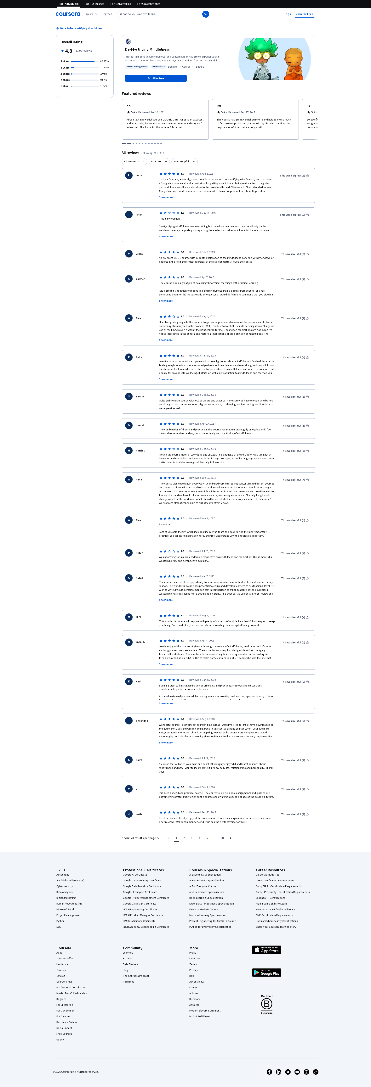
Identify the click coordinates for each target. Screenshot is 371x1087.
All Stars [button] (156, 162)
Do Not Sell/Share (199, 1016)
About (59, 953)
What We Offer (64, 959)
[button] (107, 14)
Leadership (62, 964)
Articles (193, 993)
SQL (58, 927)
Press (192, 953)
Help (192, 976)
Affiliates (194, 1005)
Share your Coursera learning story (276, 927)
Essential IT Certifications (270, 898)
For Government (65, 1011)
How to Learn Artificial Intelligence (275, 909)
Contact (193, 987)
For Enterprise (64, 1005)
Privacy (193, 970)
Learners (128, 953)
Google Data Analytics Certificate (142, 886)
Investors (194, 959)
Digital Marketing (66, 898)
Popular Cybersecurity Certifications (277, 921)
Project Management (68, 915)
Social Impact (64, 1028)
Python (60, 921)
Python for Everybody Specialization (210, 927)
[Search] (205, 14)
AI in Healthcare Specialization (206, 892)
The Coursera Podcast (136, 976)
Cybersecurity (64, 886)
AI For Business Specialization (206, 880)
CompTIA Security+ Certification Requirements (283, 892)
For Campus (63, 1016)
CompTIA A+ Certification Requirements (279, 886)
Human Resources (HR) (69, 904)
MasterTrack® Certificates (71, 993)
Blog (125, 970)
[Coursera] (68, 14)
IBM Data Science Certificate (139, 921)
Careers (61, 970)
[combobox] (156, 14)
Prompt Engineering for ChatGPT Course (212, 921)
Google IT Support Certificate (140, 892)
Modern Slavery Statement (204, 1011)
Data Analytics (64, 892)
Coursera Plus (64, 982)
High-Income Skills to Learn (271, 904)
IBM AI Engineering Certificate (140, 909)
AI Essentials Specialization (205, 875)
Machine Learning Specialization (207, 915)
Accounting (62, 875)
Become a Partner (66, 1022)
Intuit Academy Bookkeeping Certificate (146, 927)
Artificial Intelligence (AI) (70, 880)
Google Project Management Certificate (146, 898)
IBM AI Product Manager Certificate (143, 915)
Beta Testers (130, 964)
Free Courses (64, 1034)
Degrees (61, 999)
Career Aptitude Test (268, 875)
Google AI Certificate (135, 875)
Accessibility (196, 982)
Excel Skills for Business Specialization (211, 904)
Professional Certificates (70, 987)
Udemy (60, 1040)
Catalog (60, 976)
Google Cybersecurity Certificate (142, 880)
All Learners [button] (131, 162)
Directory (194, 999)
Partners (128, 959)
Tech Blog (128, 982)
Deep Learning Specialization (206, 898)
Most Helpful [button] (181, 162)
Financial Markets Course (203, 909)
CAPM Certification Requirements (275, 880)
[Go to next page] (230, 838)
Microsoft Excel (65, 909)
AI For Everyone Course (202, 886)
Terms (193, 964)
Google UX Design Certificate (139, 904)
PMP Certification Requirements (274, 915)
